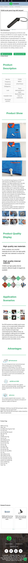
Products (6, 6)
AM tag (2, 435)
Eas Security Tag (4, 449)
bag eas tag (3, 438)
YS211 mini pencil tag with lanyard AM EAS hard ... (20, 518)
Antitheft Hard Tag (5, 436)
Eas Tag (2, 452)
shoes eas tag (4, 463)
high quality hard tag (5, 455)
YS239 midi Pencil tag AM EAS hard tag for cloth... (7, 518)
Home (1, 6)
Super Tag (3, 464)
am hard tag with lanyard (6, 432)
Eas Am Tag (3, 444)
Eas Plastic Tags (4, 447)
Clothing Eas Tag (5, 441)
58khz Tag (3, 427)
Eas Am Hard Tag (5, 443)
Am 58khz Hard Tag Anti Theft (8, 428)
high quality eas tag (5, 454)
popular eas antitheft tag (6, 460)
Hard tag (11, 6)
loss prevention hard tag (6, 458)
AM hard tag (17, 6)
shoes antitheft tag (5, 461)
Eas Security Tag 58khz (6, 450)
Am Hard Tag (4, 430)
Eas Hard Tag (4, 446)
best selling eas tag (5, 439)
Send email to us (7, 54)
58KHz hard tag (4, 425)
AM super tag (4, 433)
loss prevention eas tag (6, 457)
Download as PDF (20, 54)
